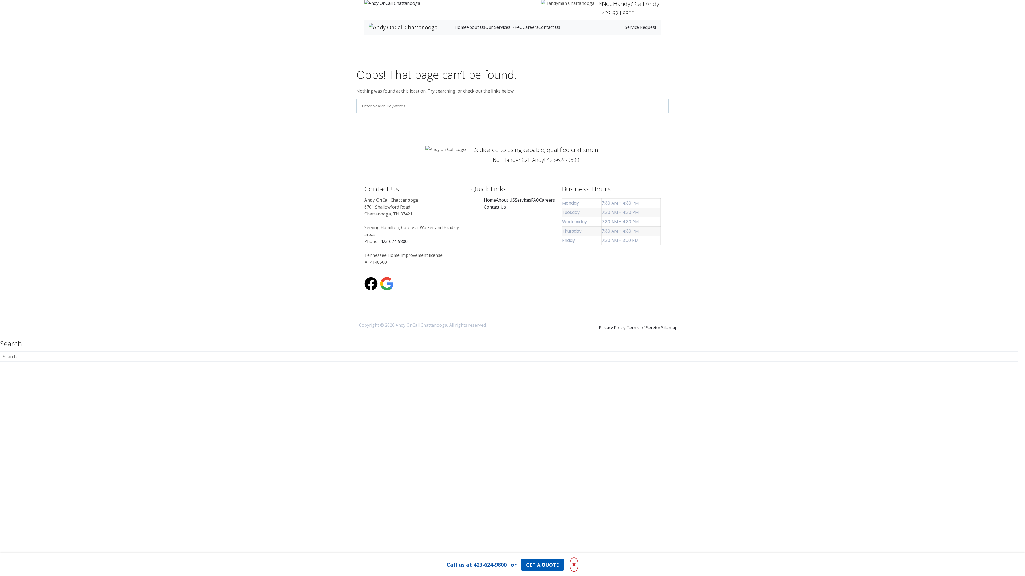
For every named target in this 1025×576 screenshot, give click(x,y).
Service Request (640, 27)
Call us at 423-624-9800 (477, 564)
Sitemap (669, 328)
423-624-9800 (563, 159)
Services (523, 200)
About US (505, 200)
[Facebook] (371, 283)
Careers (530, 27)
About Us (476, 27)
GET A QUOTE (542, 565)
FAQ (519, 27)
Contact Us (549, 27)
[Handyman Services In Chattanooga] (386, 283)
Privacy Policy (612, 328)
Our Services (498, 27)
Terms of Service (643, 328)
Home (461, 27)
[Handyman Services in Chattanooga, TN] (392, 3)
